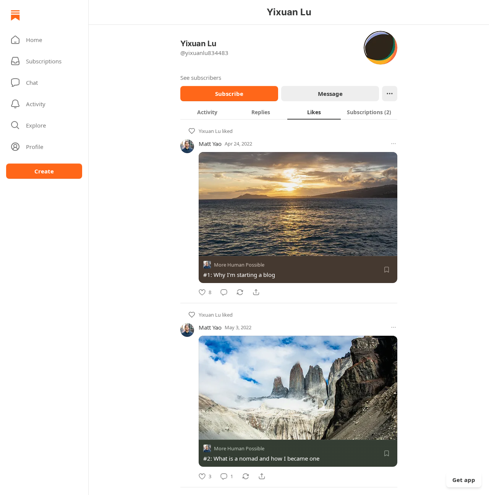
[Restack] (239, 292)
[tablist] (288, 112)
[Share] (255, 292)
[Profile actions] (389, 93)
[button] (44, 40)
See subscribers (200, 77)
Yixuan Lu (210, 131)
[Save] (387, 270)
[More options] (393, 144)
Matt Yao (210, 143)
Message (330, 93)
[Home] (15, 15)
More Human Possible (239, 264)
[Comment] (223, 292)
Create (44, 171)
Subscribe (229, 93)
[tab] (207, 112)
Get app (463, 480)
